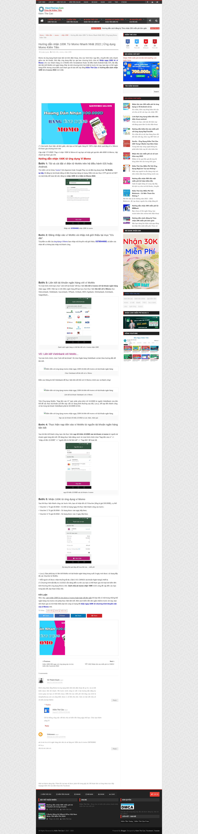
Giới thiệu (41, 2)
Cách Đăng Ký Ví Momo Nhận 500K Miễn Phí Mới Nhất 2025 (149, 28)
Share (63, 616)
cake (125, 306)
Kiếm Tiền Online (75, 2)
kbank (138, 302)
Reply (115, 700)
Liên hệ (51, 2)
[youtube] (152, 2)
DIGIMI (103, 2)
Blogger (123, 831)
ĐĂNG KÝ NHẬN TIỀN (114, 21)
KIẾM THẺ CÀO (54, 21)
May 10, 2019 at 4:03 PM (54, 682)
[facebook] (147, 2)
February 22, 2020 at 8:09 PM (56, 737)
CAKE (109, 2)
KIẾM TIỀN (72, 21)
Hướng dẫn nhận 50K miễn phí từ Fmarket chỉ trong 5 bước (60, 806)
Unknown (51, 734)
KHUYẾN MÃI (135, 21)
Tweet (47, 616)
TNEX (116, 2)
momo (57, 35)
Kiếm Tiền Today (127, 821)
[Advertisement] (78, 87)
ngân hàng (132, 306)
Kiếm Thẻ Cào (61, 2)
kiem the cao (61, 28)
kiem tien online (140, 298)
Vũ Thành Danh (53, 680)
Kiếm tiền (49, 35)
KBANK (86, 2)
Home (42, 35)
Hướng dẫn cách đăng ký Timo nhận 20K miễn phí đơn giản (89, 28)
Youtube (157, 831)
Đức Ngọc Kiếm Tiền (141, 338)
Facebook (149, 831)
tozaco (140, 306)
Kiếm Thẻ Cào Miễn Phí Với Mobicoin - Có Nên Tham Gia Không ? (143, 193)
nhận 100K (65, 35)
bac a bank (152, 302)
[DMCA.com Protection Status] (127, 806)
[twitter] (157, 2)
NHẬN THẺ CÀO (91, 21)
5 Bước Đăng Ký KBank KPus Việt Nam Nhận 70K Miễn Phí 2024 (62, 815)
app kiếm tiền (151, 298)
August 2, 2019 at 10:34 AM (61, 712)
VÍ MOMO (124, 2)
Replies (48, 705)
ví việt (132, 302)
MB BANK (95, 2)
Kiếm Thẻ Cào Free (142, 821)
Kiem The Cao (140, 831)
